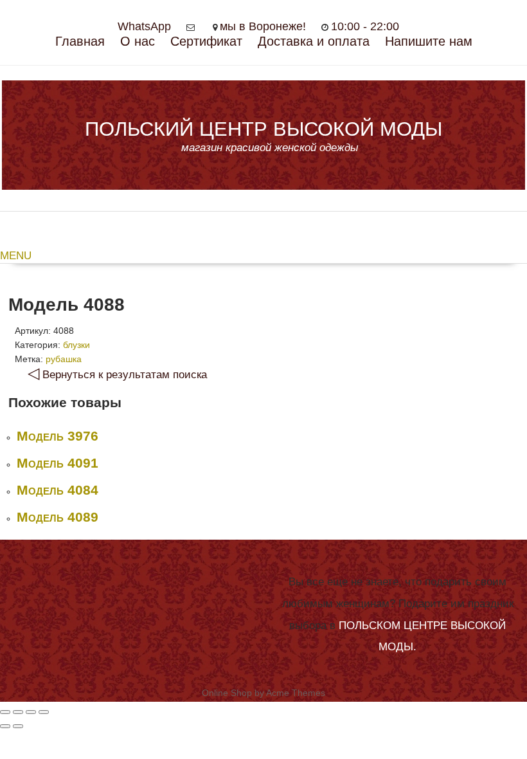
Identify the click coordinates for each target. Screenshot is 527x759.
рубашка (64, 359)
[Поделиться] (18, 712)
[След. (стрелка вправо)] (18, 726)
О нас (137, 41)
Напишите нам (428, 41)
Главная (80, 41)
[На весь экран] (31, 712)
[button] (263, 256)
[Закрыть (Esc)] (5, 712)
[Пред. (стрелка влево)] (5, 726)
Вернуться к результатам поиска (117, 375)
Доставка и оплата (314, 41)
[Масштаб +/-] (44, 712)
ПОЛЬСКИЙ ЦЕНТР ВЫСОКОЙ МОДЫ (263, 129)
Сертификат (206, 41)
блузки (76, 345)
